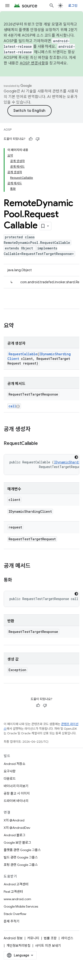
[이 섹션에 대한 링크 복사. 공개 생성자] (35, 429)
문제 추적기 (11, 921)
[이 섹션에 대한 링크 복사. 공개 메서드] (35, 566)
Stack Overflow (15, 914)
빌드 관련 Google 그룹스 (21, 857)
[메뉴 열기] (7, 5)
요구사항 (10, 771)
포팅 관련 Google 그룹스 (21, 865)
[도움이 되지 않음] (37, 138)
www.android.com (17, 899)
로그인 (72, 5)
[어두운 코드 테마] (76, 457)
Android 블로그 (14, 835)
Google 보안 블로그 (17, 842)
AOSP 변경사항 (32, 63)
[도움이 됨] (30, 138)
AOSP (8, 130)
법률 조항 (50, 938)
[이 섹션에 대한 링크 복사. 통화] (16, 580)
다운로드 (10, 778)
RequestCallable (23, 354)
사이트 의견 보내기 (48, 945)
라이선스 (67, 938)
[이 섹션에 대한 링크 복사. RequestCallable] (42, 443)
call (12, 406)
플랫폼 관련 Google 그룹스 (22, 850)
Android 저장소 (14, 764)
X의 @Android (14, 820)
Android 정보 (13, 938)
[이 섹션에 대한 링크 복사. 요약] (18, 326)
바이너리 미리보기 (16, 786)
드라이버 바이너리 (16, 801)
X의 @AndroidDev (17, 828)
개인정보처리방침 (18, 945)
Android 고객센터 (16, 884)
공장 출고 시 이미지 (17, 793)
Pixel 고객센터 (13, 892)
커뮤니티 (33, 938)
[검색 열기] (51, 5)
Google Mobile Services (21, 906)
